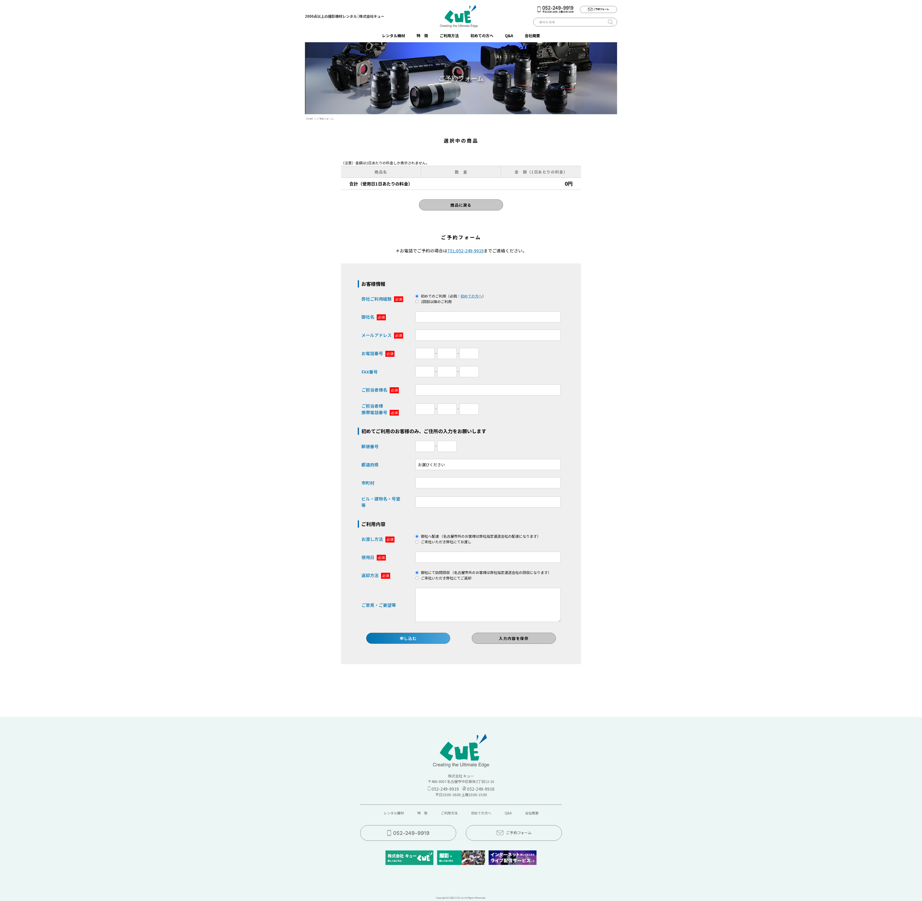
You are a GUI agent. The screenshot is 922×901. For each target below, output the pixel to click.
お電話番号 (377, 353)
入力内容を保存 (513, 638)
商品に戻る (461, 205)
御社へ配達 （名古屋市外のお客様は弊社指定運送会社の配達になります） (480, 536)
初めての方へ (481, 35)
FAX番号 (369, 372)
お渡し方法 (377, 539)
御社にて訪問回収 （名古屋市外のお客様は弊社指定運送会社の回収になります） (486, 572)
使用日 (373, 557)
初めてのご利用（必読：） (453, 295)
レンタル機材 (393, 35)
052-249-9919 (445, 789)
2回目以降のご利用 (436, 301)
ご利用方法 (449, 35)
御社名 (373, 317)
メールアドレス (381, 335)
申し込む (408, 638)
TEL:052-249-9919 (465, 250)
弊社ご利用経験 (381, 299)
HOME (309, 118)
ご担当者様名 (379, 390)
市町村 (367, 483)
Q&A (509, 35)
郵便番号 (370, 446)
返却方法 (375, 575)
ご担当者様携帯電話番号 (379, 409)
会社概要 (532, 35)
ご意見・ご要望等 (378, 605)
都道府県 (370, 464)
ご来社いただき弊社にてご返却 (446, 577)
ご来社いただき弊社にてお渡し (446, 541)
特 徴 (422, 35)
